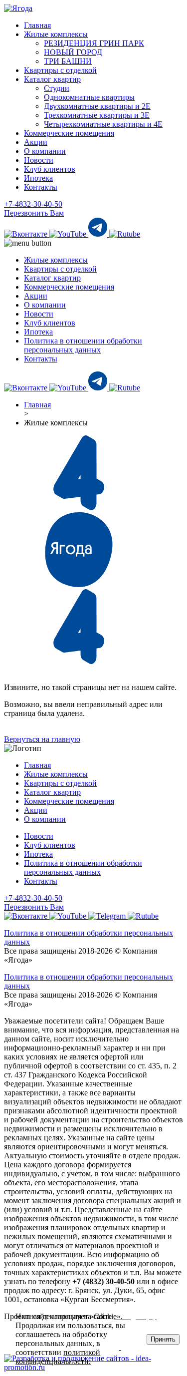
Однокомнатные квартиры (89, 97)
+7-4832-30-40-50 (33, 204)
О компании (45, 151)
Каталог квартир (52, 79)
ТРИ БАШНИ (68, 61)
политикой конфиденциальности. (57, 1357)
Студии (56, 88)
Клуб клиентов (49, 169)
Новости (38, 160)
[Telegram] (98, 234)
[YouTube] (68, 234)
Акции (35, 142)
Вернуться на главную (42, 739)
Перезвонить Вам (34, 213)
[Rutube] (124, 234)
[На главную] (18, 8)
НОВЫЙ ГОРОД (73, 52)
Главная (37, 25)
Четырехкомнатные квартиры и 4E (103, 124)
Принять (163, 1339)
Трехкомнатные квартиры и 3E (97, 115)
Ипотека (38, 178)
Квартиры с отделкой (60, 70)
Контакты (40, 187)
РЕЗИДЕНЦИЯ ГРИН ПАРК (94, 43)
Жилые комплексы (56, 34)
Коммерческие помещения (69, 133)
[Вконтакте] (26, 234)
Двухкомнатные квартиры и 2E (97, 106)
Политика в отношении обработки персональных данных (83, 345)
